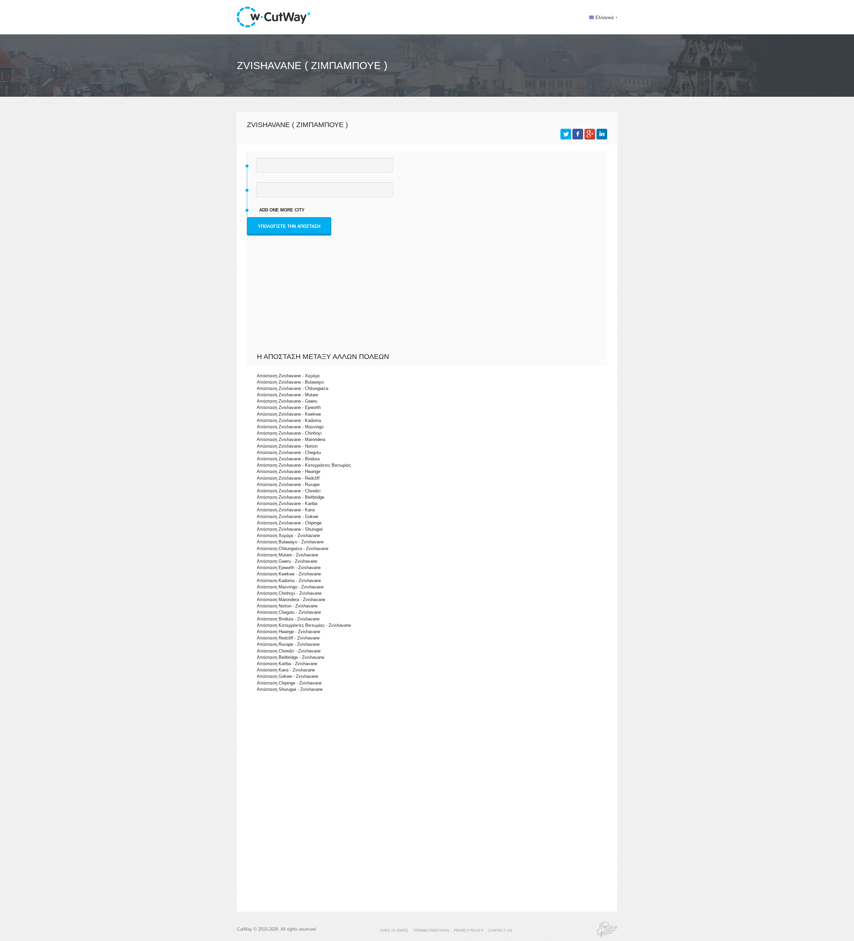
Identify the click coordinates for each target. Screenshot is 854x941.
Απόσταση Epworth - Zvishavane (289, 567)
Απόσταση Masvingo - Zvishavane (290, 586)
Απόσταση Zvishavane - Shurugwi (290, 529)
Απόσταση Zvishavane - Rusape (288, 484)
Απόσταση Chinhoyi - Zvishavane (289, 593)
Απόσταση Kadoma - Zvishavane (289, 580)
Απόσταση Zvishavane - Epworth (289, 407)
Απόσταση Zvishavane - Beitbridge (290, 497)
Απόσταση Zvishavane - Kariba (287, 503)
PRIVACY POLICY (468, 930)
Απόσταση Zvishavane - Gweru (287, 401)
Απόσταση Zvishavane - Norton (287, 446)
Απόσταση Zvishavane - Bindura (288, 458)
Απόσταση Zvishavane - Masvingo (290, 426)
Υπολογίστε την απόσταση (289, 226)
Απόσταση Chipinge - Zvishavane (289, 682)
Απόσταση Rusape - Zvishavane (288, 644)
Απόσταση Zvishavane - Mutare (287, 394)
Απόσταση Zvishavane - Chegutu (289, 452)
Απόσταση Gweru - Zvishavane (287, 561)
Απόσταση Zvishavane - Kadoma (289, 420)
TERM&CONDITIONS (431, 930)
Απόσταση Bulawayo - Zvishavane (290, 541)
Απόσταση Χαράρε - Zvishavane (288, 535)
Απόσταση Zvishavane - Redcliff (288, 478)
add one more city (282, 209)
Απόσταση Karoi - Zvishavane (286, 669)
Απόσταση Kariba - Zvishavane (287, 663)
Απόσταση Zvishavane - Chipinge (289, 522)
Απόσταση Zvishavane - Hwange (288, 471)
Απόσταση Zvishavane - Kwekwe (289, 414)
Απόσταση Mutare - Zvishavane (287, 554)
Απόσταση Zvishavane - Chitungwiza (292, 388)
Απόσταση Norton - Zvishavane (287, 605)
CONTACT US (500, 930)
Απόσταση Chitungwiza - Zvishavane (292, 548)
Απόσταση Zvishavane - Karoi (286, 509)
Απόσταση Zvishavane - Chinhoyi (289, 433)
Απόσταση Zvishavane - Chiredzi (289, 490)
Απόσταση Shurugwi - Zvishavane (290, 689)
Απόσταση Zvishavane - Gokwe (287, 516)
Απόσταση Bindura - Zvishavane (288, 618)
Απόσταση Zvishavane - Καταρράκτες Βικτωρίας (304, 465)
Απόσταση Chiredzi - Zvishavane (289, 650)
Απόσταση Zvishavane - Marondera (291, 439)
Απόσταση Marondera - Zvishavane (291, 599)
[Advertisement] (428, 302)
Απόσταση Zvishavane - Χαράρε (288, 375)
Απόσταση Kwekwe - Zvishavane (289, 573)
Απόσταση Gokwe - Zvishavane (287, 676)
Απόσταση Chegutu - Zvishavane (289, 612)
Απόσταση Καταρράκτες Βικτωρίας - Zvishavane (304, 625)
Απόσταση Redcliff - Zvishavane (288, 637)
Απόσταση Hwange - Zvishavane (288, 631)
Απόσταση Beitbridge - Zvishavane (290, 657)
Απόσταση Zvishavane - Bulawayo (290, 382)
